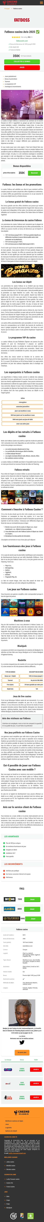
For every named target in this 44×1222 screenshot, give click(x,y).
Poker (8, 1204)
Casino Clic (9, 1183)
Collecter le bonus (22, 61)
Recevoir (34, 173)
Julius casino (10, 1162)
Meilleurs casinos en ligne (14, 1121)
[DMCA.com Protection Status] (30, 1216)
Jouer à (36, 1069)
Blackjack (9, 1208)
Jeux (7, 1124)
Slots (7, 1196)
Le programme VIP (10, 84)
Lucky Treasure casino (12, 1179)
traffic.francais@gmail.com (17, 1153)
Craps (8, 1200)
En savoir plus (22, 1052)
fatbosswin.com (22, 41)
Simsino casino (10, 1169)
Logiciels (8, 1127)
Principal (6, 8)
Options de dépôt (11, 1131)
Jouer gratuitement (10, 76)
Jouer (22, 67)
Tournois (7, 81)
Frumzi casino (10, 1187)
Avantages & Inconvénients (13, 86)
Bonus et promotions (11, 79)
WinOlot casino (10, 1165)
